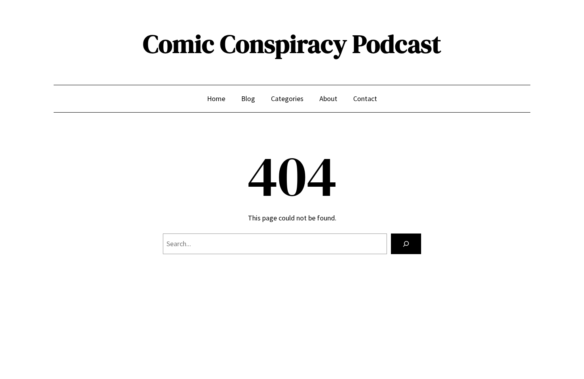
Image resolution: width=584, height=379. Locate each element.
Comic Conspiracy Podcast (292, 44)
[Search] (406, 244)
